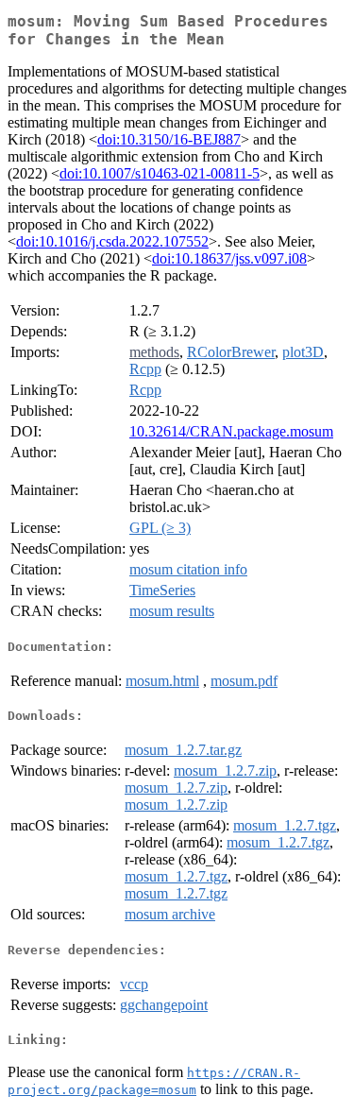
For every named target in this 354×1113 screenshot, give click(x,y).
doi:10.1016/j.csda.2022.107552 (112, 241)
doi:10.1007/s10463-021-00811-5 (159, 173)
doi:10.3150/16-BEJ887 (169, 139)
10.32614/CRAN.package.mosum (231, 431)
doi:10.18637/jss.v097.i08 (229, 258)
